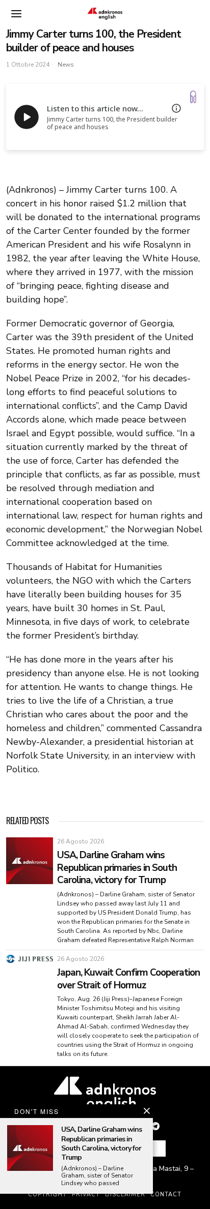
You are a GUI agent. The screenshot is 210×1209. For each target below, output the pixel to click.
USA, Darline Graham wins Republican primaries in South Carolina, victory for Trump (117, 868)
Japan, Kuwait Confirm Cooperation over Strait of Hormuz (128, 978)
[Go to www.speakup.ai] (193, 96)
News (66, 65)
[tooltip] (155, 1126)
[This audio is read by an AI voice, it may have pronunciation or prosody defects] (176, 108)
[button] (154, 1148)
